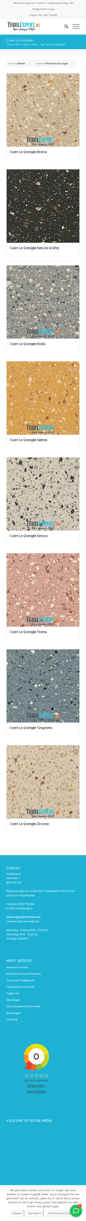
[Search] (64, 26)
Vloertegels (13, 1000)
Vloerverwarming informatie (23, 1006)
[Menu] (74, 26)
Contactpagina (23, 908)
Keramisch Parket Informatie (23, 973)
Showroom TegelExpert (20, 980)
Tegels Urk (12, 993)
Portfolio (41, 2)
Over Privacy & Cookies (61, 1213)
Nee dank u (35, 1213)
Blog (65, 2)
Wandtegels (13, 1013)
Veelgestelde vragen (43, 8)
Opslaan (17, 1213)
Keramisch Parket (17, 967)
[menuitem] (25, 3)
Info (71, 2)
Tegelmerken (54, 2)
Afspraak (12, 1019)
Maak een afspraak (24, 2)
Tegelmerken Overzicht (20, 987)
